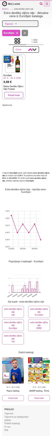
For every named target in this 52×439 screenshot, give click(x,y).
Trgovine (8, 413)
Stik (6, 430)
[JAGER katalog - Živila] (39, 370)
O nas (7, 426)
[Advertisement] (26, 132)
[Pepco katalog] (13, 370)
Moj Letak (14, 4)
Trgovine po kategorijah (16, 416)
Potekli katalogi (12, 423)
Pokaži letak (13, 398)
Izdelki (7, 420)
